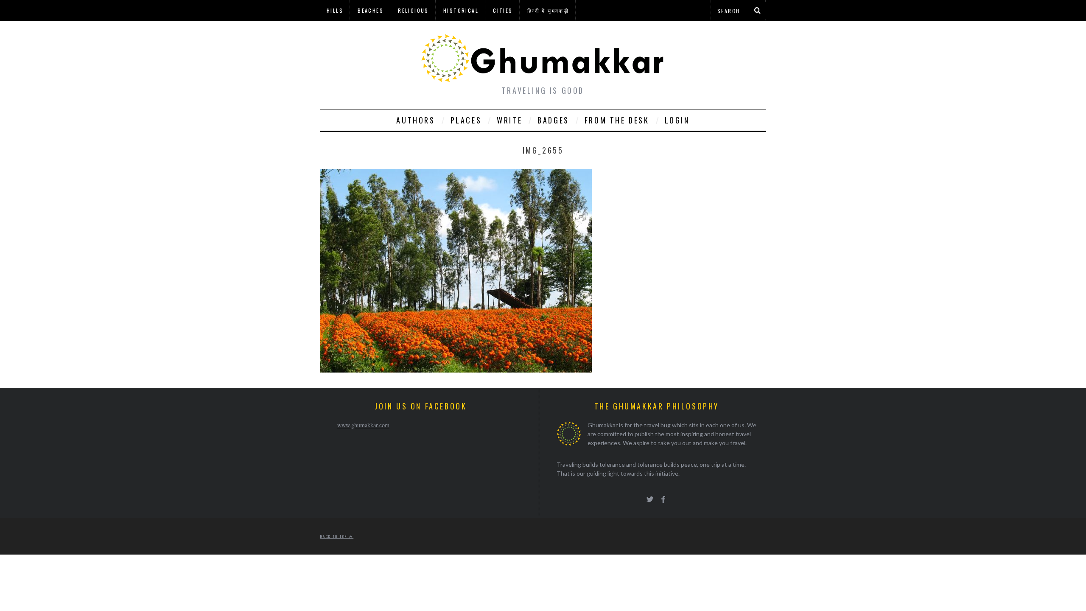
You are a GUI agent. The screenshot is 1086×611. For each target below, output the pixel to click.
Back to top (334, 536)
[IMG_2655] (456, 370)
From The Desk (617, 120)
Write (509, 120)
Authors (415, 120)
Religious (413, 10)
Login (677, 120)
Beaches (370, 10)
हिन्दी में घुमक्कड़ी (548, 10)
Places (466, 120)
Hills (335, 10)
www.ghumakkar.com (363, 425)
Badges (553, 120)
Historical (461, 10)
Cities (502, 10)
